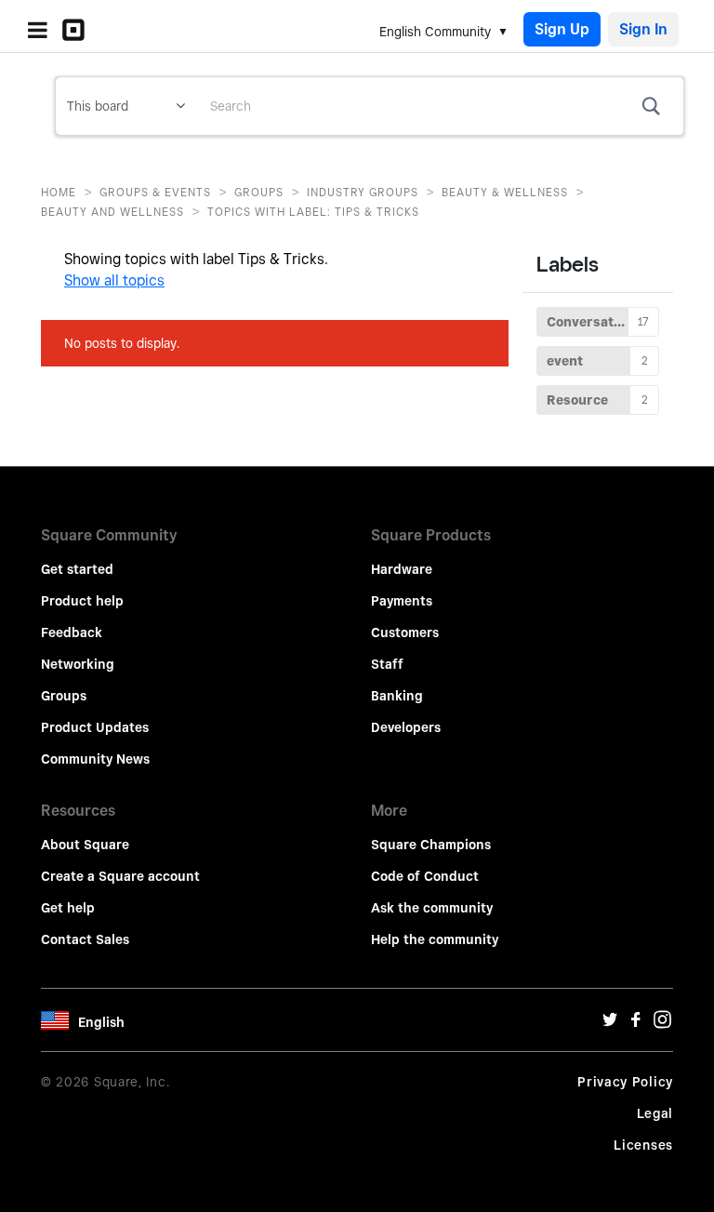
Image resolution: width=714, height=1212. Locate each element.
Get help (68, 907)
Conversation (590, 321)
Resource (577, 400)
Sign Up (562, 29)
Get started (77, 569)
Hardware (401, 569)
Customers (405, 632)
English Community (435, 31)
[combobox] (439, 106)
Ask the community (432, 907)
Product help (82, 600)
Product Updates (95, 727)
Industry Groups (362, 192)
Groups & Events (155, 192)
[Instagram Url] (662, 1024)
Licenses (643, 1145)
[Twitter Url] (610, 1024)
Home (58, 192)
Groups (259, 192)
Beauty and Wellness (112, 212)
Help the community (434, 939)
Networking (77, 664)
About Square (85, 844)
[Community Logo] (78, 30)
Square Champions (431, 844)
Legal (655, 1113)
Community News (95, 759)
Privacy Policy (625, 1081)
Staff (387, 664)
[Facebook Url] (636, 1024)
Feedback (71, 632)
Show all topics (114, 280)
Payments (401, 600)
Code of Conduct (425, 876)
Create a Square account (120, 876)
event (565, 360)
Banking (397, 695)
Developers (406, 727)
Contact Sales (85, 939)
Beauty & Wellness (505, 192)
